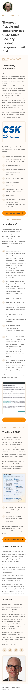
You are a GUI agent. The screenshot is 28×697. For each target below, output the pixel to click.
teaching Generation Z (8, 628)
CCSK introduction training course (11, 528)
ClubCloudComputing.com (9, 690)
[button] (14, 213)
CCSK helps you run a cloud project (15, 241)
